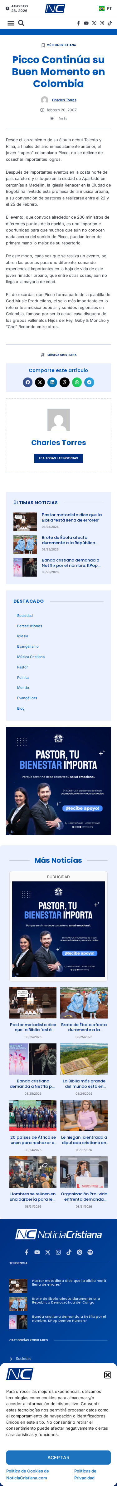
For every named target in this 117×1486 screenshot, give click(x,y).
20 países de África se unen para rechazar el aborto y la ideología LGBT (33, 1145)
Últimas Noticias (35, 503)
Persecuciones (29, 626)
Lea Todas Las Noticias (58, 458)
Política (23, 677)
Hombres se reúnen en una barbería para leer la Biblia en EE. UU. (33, 1199)
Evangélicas (27, 698)
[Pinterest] (79, 1252)
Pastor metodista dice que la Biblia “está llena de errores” (72, 517)
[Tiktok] (109, 23)
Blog (21, 708)
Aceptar (58, 1458)
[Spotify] (90, 1252)
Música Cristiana (61, 45)
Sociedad (25, 615)
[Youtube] (86, 23)
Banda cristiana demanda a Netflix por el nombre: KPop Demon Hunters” (70, 565)
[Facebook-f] (78, 23)
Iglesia (22, 636)
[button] (108, 1375)
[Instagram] (102, 23)
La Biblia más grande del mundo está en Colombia (84, 1086)
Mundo (23, 687)
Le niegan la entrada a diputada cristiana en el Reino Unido (84, 1142)
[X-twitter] (94, 23)
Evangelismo (28, 646)
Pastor (22, 667)
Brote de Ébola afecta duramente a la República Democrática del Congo (68, 542)
